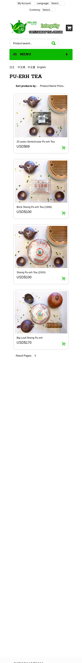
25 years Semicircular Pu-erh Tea (36, 141)
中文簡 (21, 67)
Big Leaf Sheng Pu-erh (30, 337)
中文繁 (31, 67)
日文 (12, 67)
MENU (24, 54)
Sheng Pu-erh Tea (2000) (31, 272)
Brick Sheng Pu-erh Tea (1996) (34, 207)
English (41, 67)
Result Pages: (24, 355)
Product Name (48, 86)
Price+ (60, 86)
